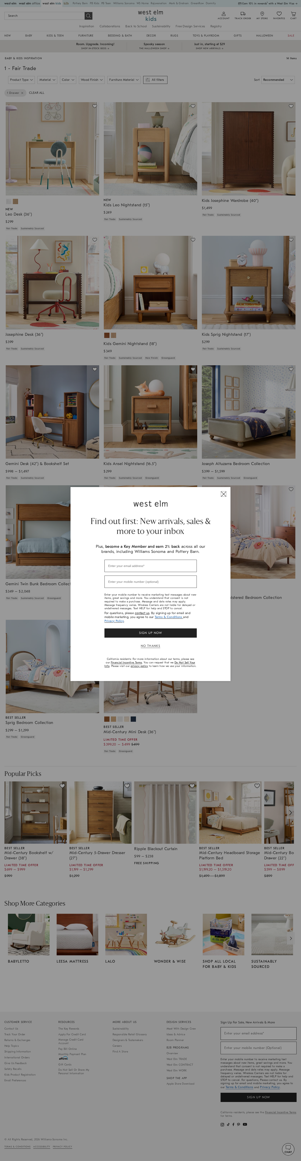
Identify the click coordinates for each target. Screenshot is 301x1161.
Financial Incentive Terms (126, 662)
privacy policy (139, 666)
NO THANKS (150, 646)
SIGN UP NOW (150, 633)
